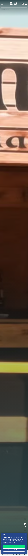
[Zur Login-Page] (26, 3)
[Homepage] (14, 3)
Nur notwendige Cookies (14, 550)
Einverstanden (14, 546)
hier (14, 542)
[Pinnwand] (25, 529)
